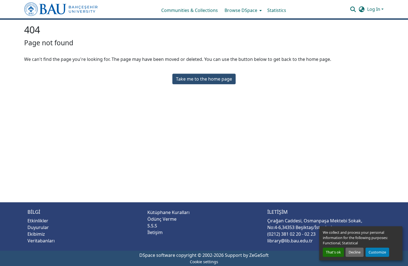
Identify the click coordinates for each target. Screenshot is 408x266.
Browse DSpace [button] (241, 10)
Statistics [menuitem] (276, 10)
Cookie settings (204, 261)
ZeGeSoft (259, 255)
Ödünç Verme (162, 219)
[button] (61, 9)
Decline (355, 252)
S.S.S (152, 226)
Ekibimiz (36, 234)
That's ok (333, 252)
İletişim (155, 232)
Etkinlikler (37, 221)
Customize (377, 252)
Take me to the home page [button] (204, 79)
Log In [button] (374, 9)
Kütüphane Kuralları (168, 212)
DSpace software (157, 255)
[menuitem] (242, 10)
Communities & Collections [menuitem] (189, 10)
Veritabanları (41, 241)
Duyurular (38, 227)
